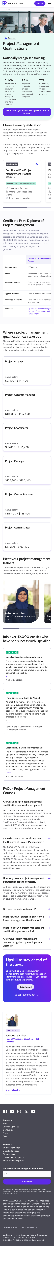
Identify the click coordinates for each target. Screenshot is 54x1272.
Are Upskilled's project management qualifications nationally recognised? (22, 803)
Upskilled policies (11, 1151)
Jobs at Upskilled (11, 1126)
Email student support (13, 1160)
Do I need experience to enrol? (19, 909)
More (8, 676)
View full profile (13, 1090)
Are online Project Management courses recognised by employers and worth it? (23, 942)
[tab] (15, 207)
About (6, 1123)
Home (8, 9)
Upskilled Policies (10, 1227)
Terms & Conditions (29, 1227)
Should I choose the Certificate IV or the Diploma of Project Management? (23, 840)
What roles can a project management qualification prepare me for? (23, 929)
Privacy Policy (37, 1189)
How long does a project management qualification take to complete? (23, 880)
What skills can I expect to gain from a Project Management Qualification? (23, 918)
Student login (9, 1154)
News (5, 1133)
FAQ (5, 1136)
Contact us (8, 1130)
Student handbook (11, 1147)
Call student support (12, 1157)
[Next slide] (51, 184)
